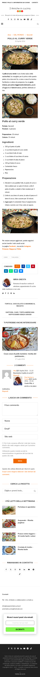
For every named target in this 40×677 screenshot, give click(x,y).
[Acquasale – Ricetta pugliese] (9, 523)
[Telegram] (28, 19)
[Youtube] (24, 19)
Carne (6, 257)
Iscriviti (20, 629)
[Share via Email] (21, 271)
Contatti (35, 2)
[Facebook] (8, 19)
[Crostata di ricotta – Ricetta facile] (9, 550)
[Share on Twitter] (28, 266)
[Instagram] (14, 19)
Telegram (12, 249)
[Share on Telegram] (16, 271)
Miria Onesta (19, 279)
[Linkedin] (21, 19)
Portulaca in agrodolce (26, 507)
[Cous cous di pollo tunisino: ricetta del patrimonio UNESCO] (20, 339)
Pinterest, (5, 249)
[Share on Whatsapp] (11, 271)
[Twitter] (11, 19)
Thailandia (14, 257)
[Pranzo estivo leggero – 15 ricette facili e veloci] (9, 537)
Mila (14, 371)
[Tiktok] (31, 19)
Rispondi (16, 375)
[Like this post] (18, 266)
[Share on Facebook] (23, 266)
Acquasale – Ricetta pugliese (25, 521)
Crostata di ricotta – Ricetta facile (25, 548)
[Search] (38, 24)
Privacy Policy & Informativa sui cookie (16, 2)
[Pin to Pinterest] (33, 266)
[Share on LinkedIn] (6, 271)
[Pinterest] (18, 19)
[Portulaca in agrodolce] (9, 510)
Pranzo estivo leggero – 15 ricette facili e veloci (27, 535)
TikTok (19, 249)
